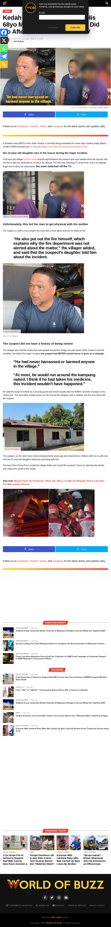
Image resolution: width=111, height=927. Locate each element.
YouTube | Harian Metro (99, 108)
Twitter (42, 126)
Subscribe (75, 27)
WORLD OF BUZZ (54, 923)
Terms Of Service (77, 905)
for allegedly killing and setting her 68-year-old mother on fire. (59, 147)
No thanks (53, 27)
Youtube (33, 126)
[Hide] (1, 71)
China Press (82, 108)
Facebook (22, 126)
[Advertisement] (55, 600)
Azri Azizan (19, 41)
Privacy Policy (97, 905)
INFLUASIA (56, 917)
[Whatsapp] (4, 48)
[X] (4, 40)
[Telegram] (4, 56)
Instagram (58, 126)
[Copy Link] (4, 64)
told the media (30, 159)
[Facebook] (4, 32)
